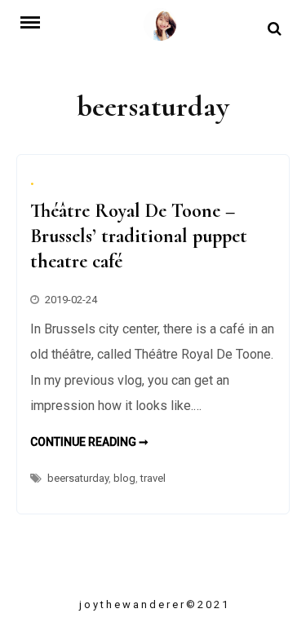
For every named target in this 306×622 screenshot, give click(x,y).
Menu (36, 21)
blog (124, 478)
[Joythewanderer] (159, 29)
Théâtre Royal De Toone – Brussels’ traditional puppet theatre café (138, 236)
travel (153, 478)
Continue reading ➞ (89, 442)
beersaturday (78, 478)
